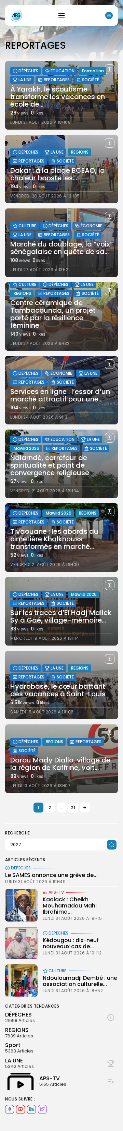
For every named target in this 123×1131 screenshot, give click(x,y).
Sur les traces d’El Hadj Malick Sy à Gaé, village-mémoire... (60, 616)
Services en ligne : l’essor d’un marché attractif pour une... (60, 395)
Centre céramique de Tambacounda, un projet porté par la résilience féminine (53, 314)
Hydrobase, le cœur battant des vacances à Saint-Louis (58, 690)
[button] (117, 6)
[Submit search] (112, 845)
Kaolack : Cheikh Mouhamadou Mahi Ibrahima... (70, 905)
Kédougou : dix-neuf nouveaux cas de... (71, 943)
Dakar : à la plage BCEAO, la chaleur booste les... (57, 174)
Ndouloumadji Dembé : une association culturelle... (80, 981)
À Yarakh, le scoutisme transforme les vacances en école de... (57, 96)
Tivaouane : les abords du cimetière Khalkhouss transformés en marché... (54, 539)
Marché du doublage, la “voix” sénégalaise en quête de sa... (61, 247)
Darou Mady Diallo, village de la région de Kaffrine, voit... (60, 763)
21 (73, 807)
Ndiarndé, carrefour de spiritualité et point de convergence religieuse (49, 465)
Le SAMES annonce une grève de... (51, 875)
